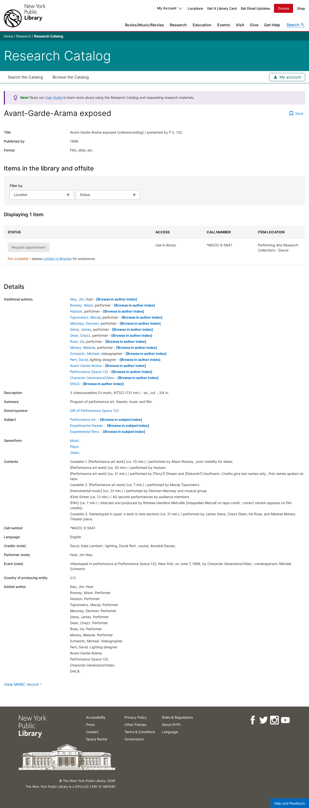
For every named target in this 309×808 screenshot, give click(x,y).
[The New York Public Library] (24, 15)
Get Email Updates (255, 8)
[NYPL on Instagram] (274, 720)
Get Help (272, 24)
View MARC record (21, 684)
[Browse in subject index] (121, 419)
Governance (134, 739)
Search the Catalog (25, 77)
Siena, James (80, 329)
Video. (75, 452)
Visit (240, 24)
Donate (283, 8)
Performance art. (83, 419)
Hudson (76, 311)
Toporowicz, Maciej (85, 317)
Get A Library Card (222, 8)
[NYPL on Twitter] (263, 720)
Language (170, 732)
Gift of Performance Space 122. (94, 410)
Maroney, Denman (84, 323)
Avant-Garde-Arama (86, 366)
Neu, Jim (77, 299)
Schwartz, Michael (84, 353)
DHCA (74, 384)
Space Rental (96, 739)
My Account (166, 8)
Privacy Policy (136, 717)
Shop (301, 8)
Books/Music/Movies (144, 24)
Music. (75, 440)
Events (223, 24)
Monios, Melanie (82, 347)
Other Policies (135, 724)
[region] (154, 245)
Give (254, 24)
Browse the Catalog (71, 77)
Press (90, 724)
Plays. (74, 446)
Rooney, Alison (81, 305)
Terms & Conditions (140, 732)
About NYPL (171, 724)
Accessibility (95, 717)
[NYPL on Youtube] (285, 720)
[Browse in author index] (116, 299)
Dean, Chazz (80, 335)
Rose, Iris (77, 341)
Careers (92, 732)
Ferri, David (79, 360)
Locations (195, 8)
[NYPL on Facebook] (252, 720)
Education (202, 24)
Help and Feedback (289, 803)
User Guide (53, 97)
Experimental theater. (87, 425)
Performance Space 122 (89, 372)
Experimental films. (85, 431)
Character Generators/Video (92, 378)
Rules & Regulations (177, 717)
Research (178, 24)
